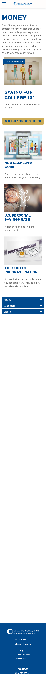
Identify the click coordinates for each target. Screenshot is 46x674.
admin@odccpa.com (23, 644)
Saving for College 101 (19, 94)
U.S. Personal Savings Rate (17, 217)
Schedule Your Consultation (23, 121)
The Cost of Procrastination (21, 270)
